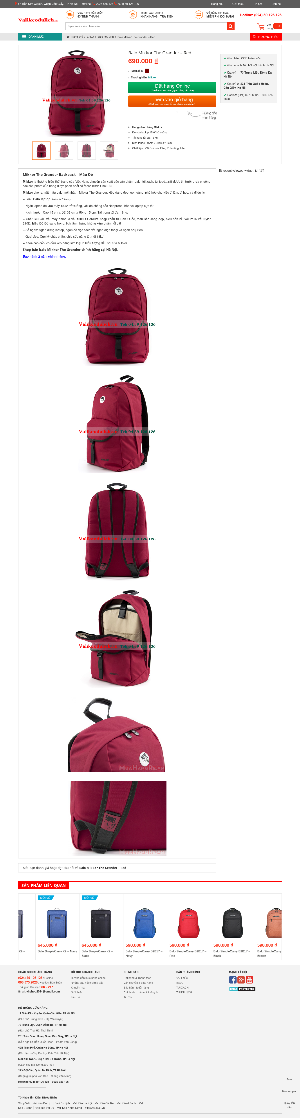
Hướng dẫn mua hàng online (88, 978)
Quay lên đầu (289, 1103)
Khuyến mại (78, 987)
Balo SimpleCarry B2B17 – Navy (126, 953)
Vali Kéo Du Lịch (42, 1103)
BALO (179, 982)
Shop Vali (24, 1103)
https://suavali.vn (95, 1107)
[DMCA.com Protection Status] (242, 989)
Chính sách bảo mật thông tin (141, 992)
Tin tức (257, 3)
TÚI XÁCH (182, 987)
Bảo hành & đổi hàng (136, 987)
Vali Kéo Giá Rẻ (104, 1103)
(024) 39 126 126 (128, 3)
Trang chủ (217, 3)
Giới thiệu (77, 992)
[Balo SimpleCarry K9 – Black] (84, 899)
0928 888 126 (104, 3)
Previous (25, 150)
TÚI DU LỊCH (184, 992)
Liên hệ (276, 3)
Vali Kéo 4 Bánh (126, 1103)
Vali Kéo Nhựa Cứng (69, 1107)
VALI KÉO (182, 978)
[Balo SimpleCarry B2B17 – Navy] (128, 899)
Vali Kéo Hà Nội (82, 1103)
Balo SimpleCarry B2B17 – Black (214, 953)
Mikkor (152, 77)
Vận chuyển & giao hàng (138, 982)
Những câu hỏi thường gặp (87, 982)
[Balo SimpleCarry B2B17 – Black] (216, 899)
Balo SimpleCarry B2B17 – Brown (258, 953)
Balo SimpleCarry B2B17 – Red (170, 953)
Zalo (289, 1079)
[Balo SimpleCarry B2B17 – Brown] (260, 899)
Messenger (289, 1091)
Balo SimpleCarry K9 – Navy (40, 951)
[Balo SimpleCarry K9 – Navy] (40, 899)
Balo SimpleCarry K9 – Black (80, 953)
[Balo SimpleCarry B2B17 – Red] (172, 899)
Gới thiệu (238, 3)
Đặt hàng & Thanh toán (137, 978)
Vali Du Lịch (63, 1103)
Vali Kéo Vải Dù (44, 1107)
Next (126, 150)
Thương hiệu (266, 37)
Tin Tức (128, 997)
